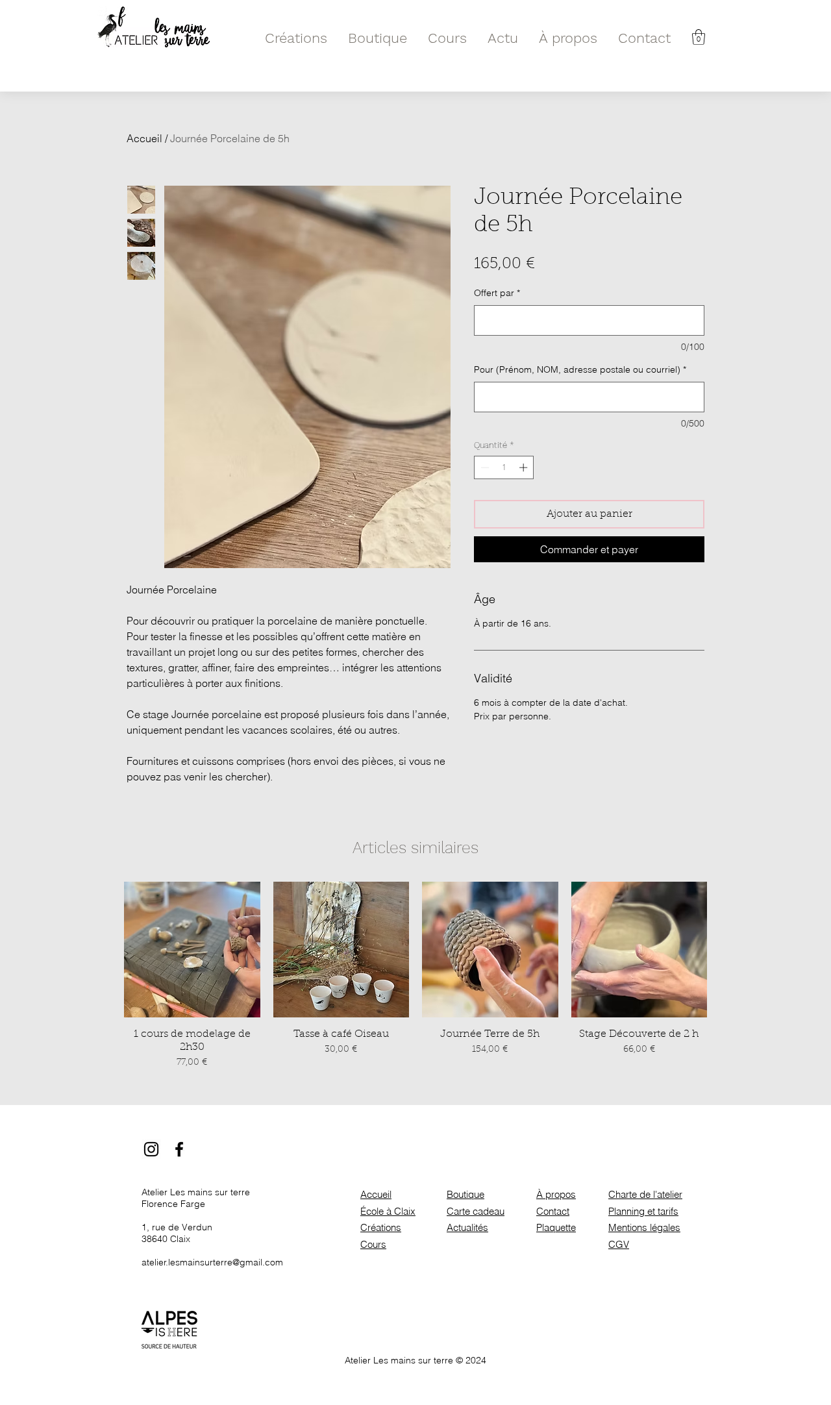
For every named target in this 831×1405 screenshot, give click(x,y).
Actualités (467, 1227)
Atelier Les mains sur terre (196, 1192)
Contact (552, 1211)
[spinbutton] (504, 467)
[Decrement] (483, 467)
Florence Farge (173, 1204)
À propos (556, 1194)
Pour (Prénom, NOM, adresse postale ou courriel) (580, 369)
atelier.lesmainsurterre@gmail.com (212, 1262)
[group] (415, 976)
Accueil (144, 138)
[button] (698, 37)
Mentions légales (644, 1227)
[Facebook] (179, 1149)
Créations (380, 1227)
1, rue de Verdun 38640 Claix (177, 1233)
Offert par (497, 293)
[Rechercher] (718, 37)
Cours (373, 1244)
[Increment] (524, 467)
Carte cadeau (475, 1211)
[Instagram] (151, 1149)
